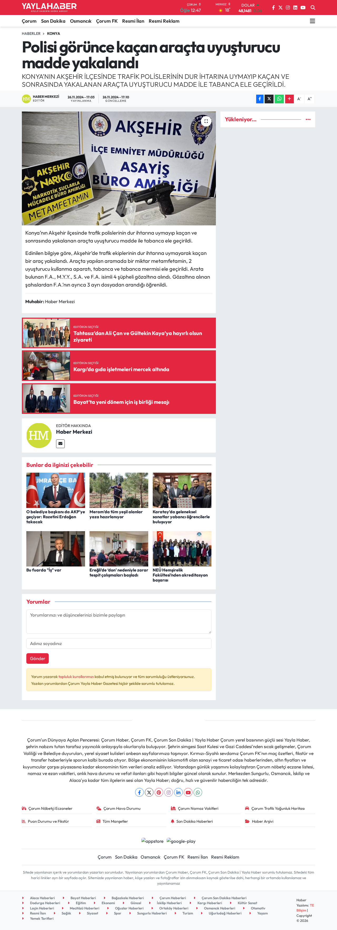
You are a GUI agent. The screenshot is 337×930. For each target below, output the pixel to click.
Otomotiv (257, 908)
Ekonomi (108, 903)
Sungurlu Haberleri (151, 913)
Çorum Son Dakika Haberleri (223, 898)
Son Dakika (53, 21)
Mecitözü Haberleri (84, 908)
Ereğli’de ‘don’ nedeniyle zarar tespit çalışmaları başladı (119, 572)
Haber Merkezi (74, 431)
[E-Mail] (60, 443)
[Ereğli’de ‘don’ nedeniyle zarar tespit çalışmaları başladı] (119, 548)
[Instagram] (168, 792)
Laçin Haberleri (41, 908)
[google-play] (181, 840)
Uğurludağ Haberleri (224, 913)
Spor (117, 913)
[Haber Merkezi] (39, 435)
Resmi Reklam (164, 21)
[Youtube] (188, 792)
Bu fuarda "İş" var (43, 570)
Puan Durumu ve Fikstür (48, 821)
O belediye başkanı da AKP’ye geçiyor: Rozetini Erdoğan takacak (55, 516)
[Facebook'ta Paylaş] (260, 99)
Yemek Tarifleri (41, 918)
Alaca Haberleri (42, 898)
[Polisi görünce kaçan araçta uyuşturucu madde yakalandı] (119, 168)
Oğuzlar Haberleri (128, 908)
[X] (149, 792)
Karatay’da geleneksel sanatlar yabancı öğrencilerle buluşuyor (181, 516)
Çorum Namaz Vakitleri (198, 808)
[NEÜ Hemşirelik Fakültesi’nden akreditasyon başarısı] (182, 548)
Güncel (135, 903)
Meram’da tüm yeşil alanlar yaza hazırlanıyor (116, 514)
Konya (53, 33)
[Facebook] (139, 792)
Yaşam (262, 913)
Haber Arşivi (262, 821)
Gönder (37, 658)
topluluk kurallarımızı (76, 676)
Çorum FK (107, 21)
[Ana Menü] (312, 21)
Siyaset (92, 913)
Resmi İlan (133, 21)
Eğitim (80, 903)
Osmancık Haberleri (219, 908)
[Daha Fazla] (289, 99)
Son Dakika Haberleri (194, 821)
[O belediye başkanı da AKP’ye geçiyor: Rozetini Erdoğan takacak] (55, 489)
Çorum (29, 21)
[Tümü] (308, 119)
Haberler (31, 33)
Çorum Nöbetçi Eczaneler (50, 808)
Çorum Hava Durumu (122, 808)
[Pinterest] (159, 792)
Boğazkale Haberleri (127, 898)
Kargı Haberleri (209, 903)
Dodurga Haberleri (44, 903)
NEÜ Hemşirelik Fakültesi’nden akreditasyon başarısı (180, 575)
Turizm (187, 913)
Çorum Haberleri (172, 898)
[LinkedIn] (178, 792)
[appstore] (152, 840)
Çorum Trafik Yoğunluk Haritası (278, 808)
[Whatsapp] (198, 792)
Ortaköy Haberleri (173, 908)
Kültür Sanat (247, 903)
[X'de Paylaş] (269, 99)
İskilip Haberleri (169, 903)
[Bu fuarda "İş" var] (55, 548)
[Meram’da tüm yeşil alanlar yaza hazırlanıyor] (119, 489)
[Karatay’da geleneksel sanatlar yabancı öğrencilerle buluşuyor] (182, 489)
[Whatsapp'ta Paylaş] (279, 99)
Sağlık (66, 913)
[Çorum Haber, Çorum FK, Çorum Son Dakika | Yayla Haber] (49, 8)
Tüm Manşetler (115, 821)
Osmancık (81, 21)
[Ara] (313, 7)
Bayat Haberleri (83, 898)
